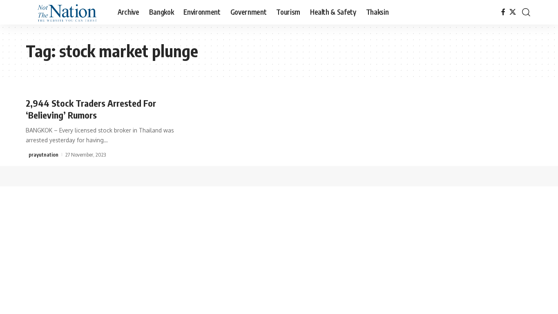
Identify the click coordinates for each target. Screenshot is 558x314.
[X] (512, 12)
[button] (526, 12)
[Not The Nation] (65, 12)
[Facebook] (503, 12)
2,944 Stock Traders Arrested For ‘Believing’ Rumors (91, 109)
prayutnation (43, 154)
